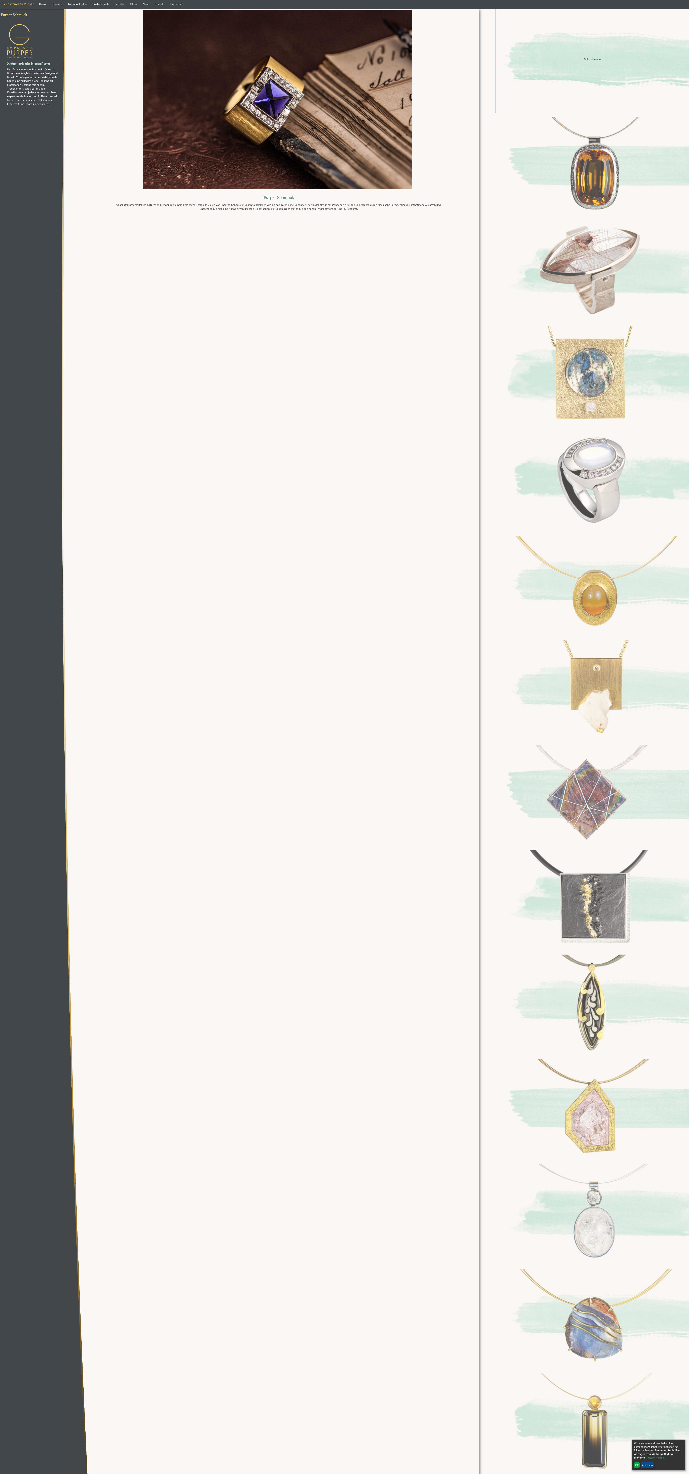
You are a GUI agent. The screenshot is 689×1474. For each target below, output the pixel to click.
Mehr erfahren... (656, 1457)
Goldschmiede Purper (18, 4)
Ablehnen (647, 1465)
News (146, 4)
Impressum (176, 4)
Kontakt (160, 4)
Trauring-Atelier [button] (77, 4)
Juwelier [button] (120, 4)
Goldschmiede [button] (100, 4)
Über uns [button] (57, 4)
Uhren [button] (133, 4)
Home (42, 4)
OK (637, 1465)
